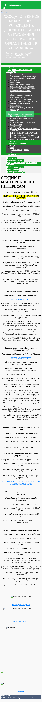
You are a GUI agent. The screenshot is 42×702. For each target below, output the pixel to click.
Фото (12, 148)
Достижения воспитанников (21, 152)
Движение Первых (15, 160)
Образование (15, 82)
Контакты (12, 154)
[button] (2, 8)
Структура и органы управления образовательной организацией (23, 77)
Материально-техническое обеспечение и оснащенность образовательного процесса (22, 93)
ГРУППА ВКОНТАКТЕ (21, 299)
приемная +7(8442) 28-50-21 (17, 55)
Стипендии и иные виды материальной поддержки (20, 98)
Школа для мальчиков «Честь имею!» (25, 137)
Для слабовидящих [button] (13, 5)
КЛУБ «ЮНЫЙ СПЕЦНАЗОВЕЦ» (24, 133)
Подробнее (21, 680)
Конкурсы (12, 158)
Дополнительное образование (20, 114)
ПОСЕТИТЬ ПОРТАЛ (21, 622)
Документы (14, 80)
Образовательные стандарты (21, 84)
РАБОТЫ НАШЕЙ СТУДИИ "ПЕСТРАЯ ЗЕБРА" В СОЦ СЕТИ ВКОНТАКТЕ (21, 483)
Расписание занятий (18, 116)
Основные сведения (18, 74)
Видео (12, 146)
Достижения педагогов (19, 150)
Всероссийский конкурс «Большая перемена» (21, 164)
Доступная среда (16, 167)
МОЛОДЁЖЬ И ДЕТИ (21, 605)
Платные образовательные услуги (23, 101)
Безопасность (13, 169)
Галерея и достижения (17, 143)
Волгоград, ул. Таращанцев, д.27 (19, 53)
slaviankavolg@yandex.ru (15, 57)
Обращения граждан (16, 172)
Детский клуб (15, 127)
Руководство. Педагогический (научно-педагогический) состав (23, 87)
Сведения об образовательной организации (19, 71)
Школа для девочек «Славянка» (22, 135)
